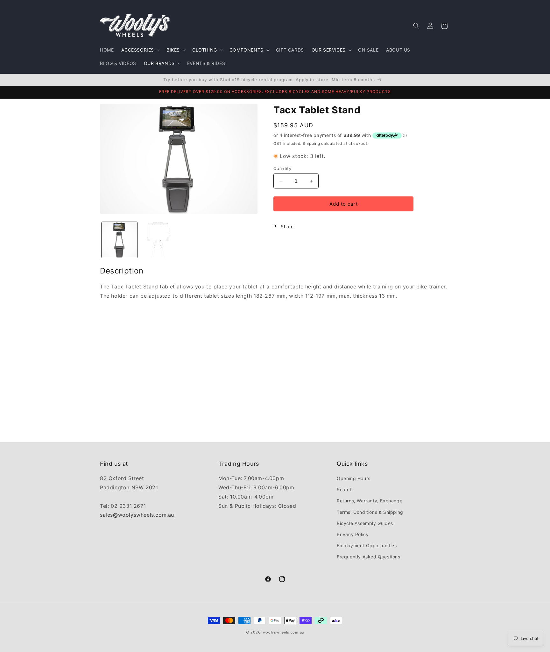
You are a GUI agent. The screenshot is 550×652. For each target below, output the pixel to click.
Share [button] (287, 226)
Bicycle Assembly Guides (365, 523)
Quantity (282, 168)
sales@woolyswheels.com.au (137, 515)
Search (345, 489)
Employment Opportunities (367, 545)
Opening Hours (353, 478)
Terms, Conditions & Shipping (370, 512)
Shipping (311, 143)
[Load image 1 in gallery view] (120, 240)
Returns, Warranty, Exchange (369, 500)
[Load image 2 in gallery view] (159, 240)
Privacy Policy (353, 534)
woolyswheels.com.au (283, 632)
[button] (140, 50)
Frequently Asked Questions (368, 556)
